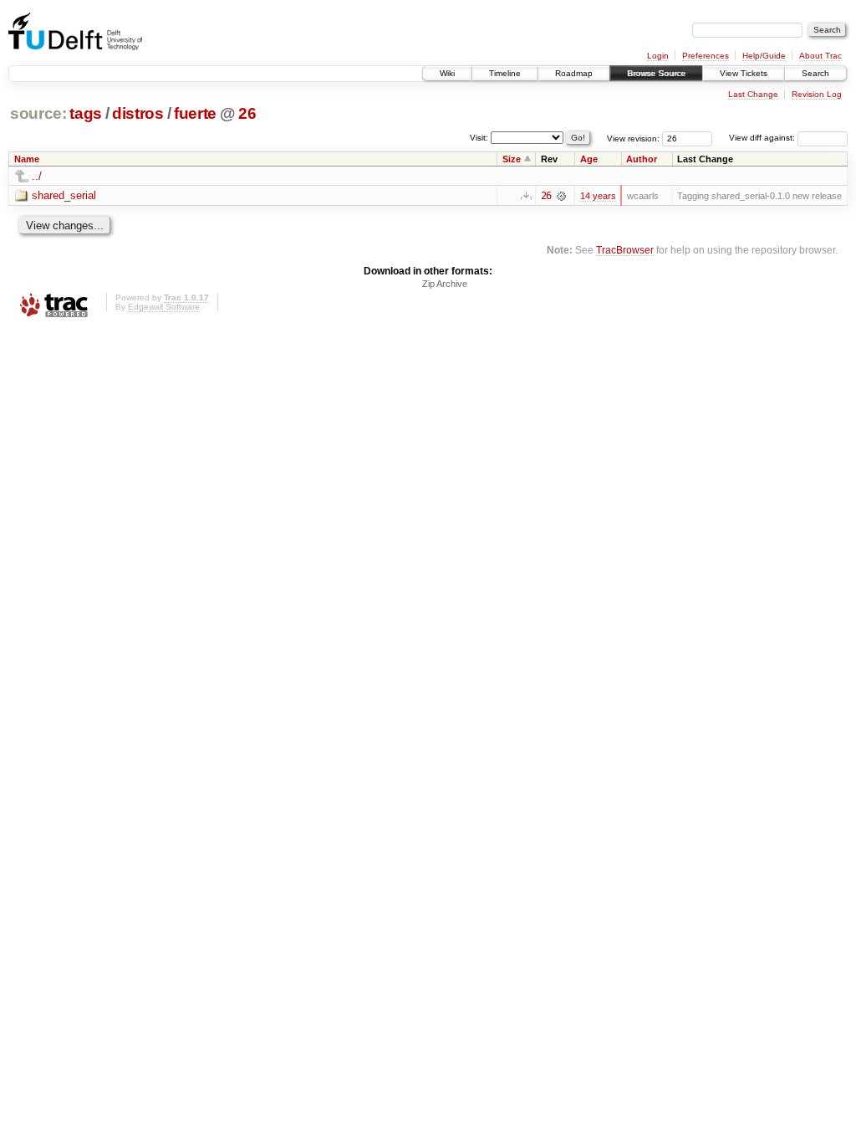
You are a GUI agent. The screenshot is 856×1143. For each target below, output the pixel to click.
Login (658, 55)
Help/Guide (764, 55)
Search (815, 73)
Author (641, 159)
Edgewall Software (164, 306)
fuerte (195, 113)
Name (26, 159)
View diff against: (763, 137)
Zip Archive (444, 284)
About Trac (820, 55)
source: (38, 113)
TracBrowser (625, 249)
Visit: (479, 136)
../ (37, 176)
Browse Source (656, 73)
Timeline (505, 73)
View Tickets (743, 73)
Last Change (753, 94)
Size (511, 159)
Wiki (447, 73)
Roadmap (574, 73)
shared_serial (64, 195)
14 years (598, 196)
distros (138, 113)
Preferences (705, 55)
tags (85, 113)
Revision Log (817, 94)
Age (589, 159)
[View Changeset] (561, 196)
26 (247, 113)
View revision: (633, 137)
